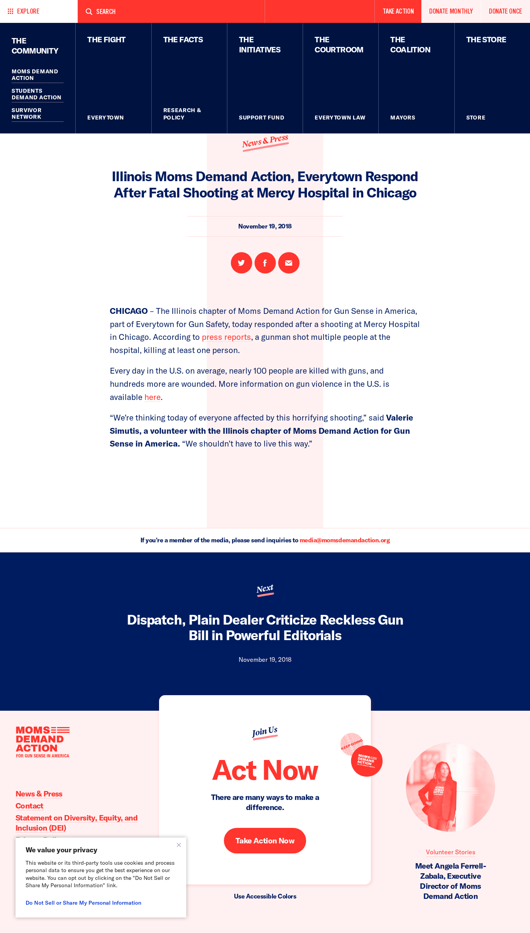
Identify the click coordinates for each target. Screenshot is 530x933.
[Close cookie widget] (179, 845)
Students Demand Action (37, 94)
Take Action (398, 11)
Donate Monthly (451, 11)
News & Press (265, 141)
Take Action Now (265, 840)
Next (264, 588)
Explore (28, 11)
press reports (226, 337)
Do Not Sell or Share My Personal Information (83, 902)
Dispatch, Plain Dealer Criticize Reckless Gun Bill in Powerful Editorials (265, 627)
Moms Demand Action (35, 75)
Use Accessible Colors (265, 896)
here (152, 397)
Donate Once (505, 11)
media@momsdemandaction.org (345, 540)
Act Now (265, 769)
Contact (29, 805)
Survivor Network (27, 114)
